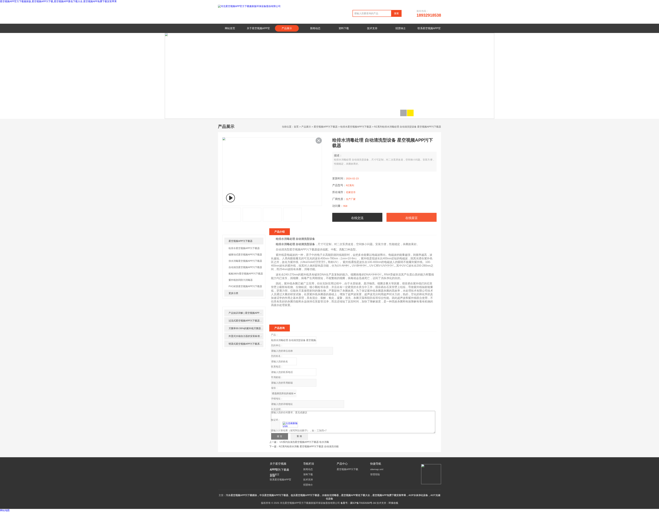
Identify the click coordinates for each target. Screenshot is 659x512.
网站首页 (230, 28)
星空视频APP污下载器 (326, 126)
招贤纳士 (400, 28)
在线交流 (357, 218)
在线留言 (411, 218)
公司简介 (274, 469)
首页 (296, 126)
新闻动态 (315, 28)
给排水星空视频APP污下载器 (355, 126)
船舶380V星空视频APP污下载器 (246, 273)
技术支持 (372, 28)
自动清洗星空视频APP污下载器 (245, 267)
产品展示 (287, 28)
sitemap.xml (376, 469)
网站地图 (5, 510)
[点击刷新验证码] (290, 424)
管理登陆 (375, 474)
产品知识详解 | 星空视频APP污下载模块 (246, 313)
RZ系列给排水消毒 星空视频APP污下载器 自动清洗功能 (309, 446)
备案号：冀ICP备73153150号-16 (358, 503)
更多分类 (233, 293)
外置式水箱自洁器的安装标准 (246, 336)
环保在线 (393, 503)
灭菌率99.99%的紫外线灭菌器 (246, 328)
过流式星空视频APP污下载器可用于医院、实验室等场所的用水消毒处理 (246, 320)
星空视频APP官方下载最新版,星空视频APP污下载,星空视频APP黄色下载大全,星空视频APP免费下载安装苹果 (58, 1)
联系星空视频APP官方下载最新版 (429, 31)
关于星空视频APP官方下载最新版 (258, 31)
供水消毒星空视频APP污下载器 (245, 261)
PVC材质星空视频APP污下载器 (245, 286)
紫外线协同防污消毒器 (241, 280)
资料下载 (344, 28)
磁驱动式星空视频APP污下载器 (245, 254)
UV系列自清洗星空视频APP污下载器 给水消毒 (304, 442)
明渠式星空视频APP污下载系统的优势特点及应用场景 (246, 343)
